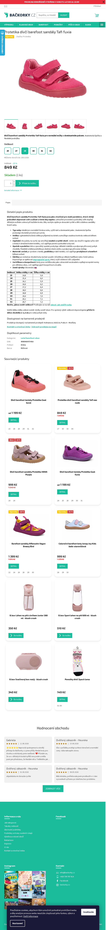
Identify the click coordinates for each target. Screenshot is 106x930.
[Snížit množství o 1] (14, 184)
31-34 (59, 705)
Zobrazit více (53, 788)
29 (23, 429)
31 (28, 429)
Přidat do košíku (29, 183)
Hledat (63, 15)
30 (63, 429)
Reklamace (8, 840)
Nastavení (17, 923)
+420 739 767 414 (67, 876)
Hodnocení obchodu (53, 728)
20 (9, 500)
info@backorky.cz (67, 872)
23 (9, 429)
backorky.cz (65, 884)
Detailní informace (11, 190)
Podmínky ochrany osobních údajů (18, 833)
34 (72, 429)
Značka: (23, 36)
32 (33, 429)
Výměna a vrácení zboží (14, 836)
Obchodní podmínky (12, 830)
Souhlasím (88, 912)
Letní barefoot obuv (30, 338)
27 (58, 429)
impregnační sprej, (41, 259)
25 (63, 500)
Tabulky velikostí (11, 826)
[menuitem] (9, 25)
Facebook (64, 880)
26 (14, 429)
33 (67, 429)
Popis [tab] (8, 202)
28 (19, 429)
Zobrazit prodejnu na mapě (43, 327)
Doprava (7, 843)
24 (14, 500)
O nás (6, 847)
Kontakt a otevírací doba (18, 327)
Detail (14, 420)
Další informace (30, 916)
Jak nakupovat (10, 823)
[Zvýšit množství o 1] (14, 181)
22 (9, 572)
